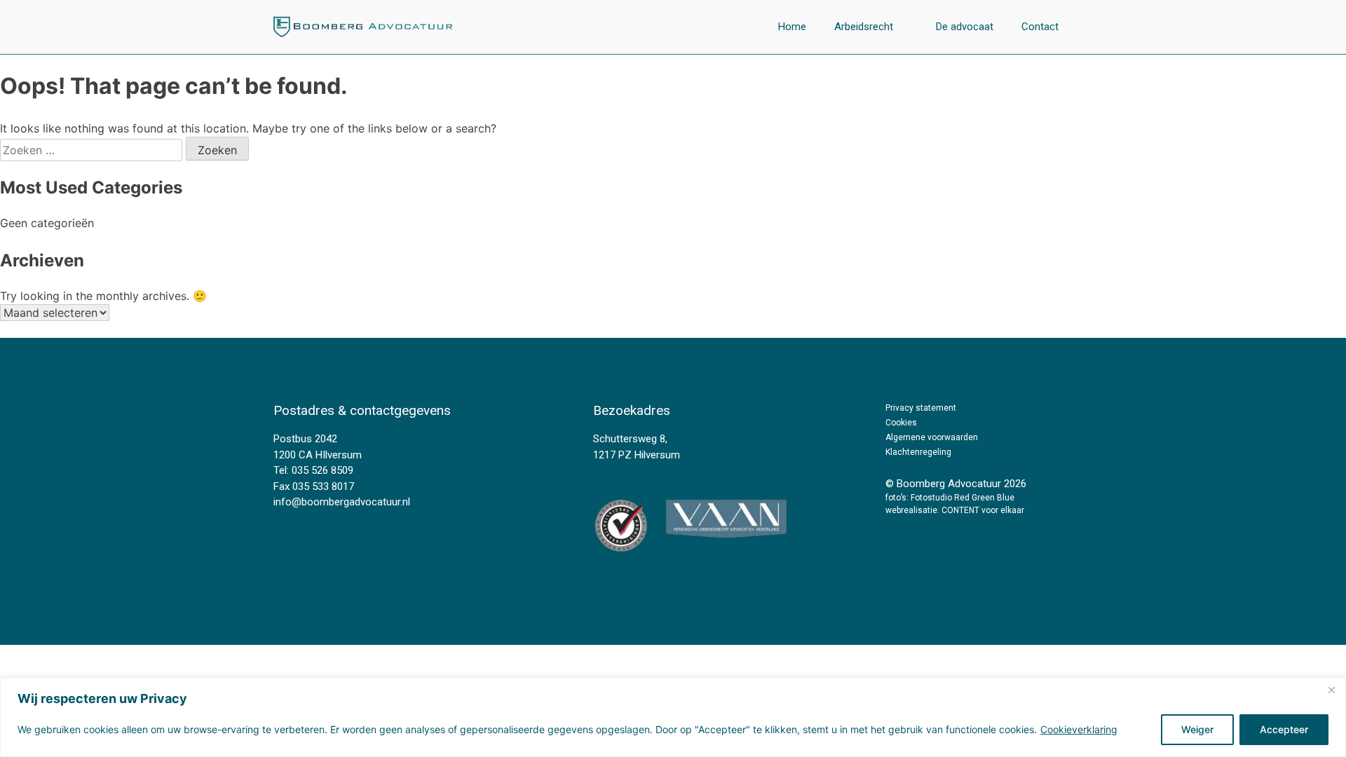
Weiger (1197, 729)
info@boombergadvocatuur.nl (341, 502)
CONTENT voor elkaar (982, 510)
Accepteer (1284, 729)
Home (792, 26)
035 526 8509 (322, 470)
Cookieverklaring (1078, 729)
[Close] (1331, 689)
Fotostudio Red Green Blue (962, 498)
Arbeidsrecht (863, 26)
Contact (1040, 26)
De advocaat (964, 26)
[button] (871, 27)
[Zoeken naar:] (93, 150)
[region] (673, 717)
